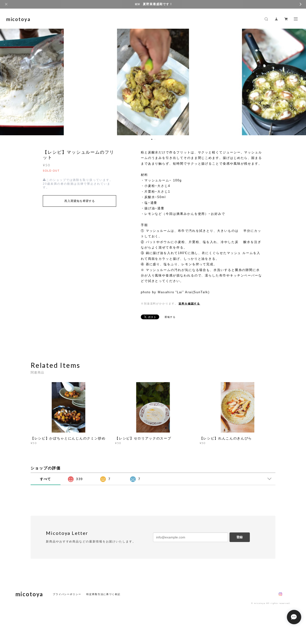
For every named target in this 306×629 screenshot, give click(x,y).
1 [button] (151, 139)
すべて (45, 479)
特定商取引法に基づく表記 (103, 594)
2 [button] (154, 139)
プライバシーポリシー (67, 594)
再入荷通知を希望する (79, 201)
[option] (153, 81)
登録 (239, 537)
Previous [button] (7, 81)
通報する (170, 317)
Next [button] (298, 81)
